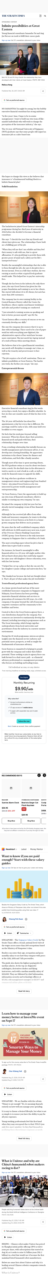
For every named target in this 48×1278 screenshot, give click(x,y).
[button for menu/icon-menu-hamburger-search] (45, 16)
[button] (40, 15)
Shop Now (11, 821)
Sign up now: (6, 40)
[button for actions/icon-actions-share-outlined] (43, 91)
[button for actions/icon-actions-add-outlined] (26, 919)
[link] (13, 15)
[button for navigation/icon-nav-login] (40, 15)
